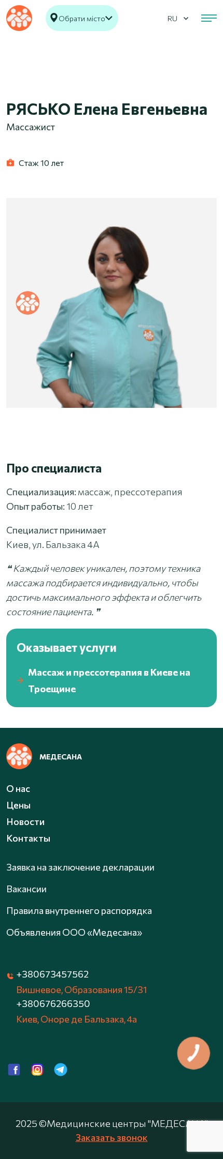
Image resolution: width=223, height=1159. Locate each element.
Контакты (28, 838)
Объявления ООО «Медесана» (74, 932)
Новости (25, 821)
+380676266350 (53, 1003)
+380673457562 (52, 974)
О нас (18, 788)
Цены (18, 805)
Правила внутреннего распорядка (79, 910)
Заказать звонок (112, 1137)
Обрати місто (82, 18)
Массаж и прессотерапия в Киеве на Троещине (109, 680)
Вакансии (26, 888)
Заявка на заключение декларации (80, 867)
